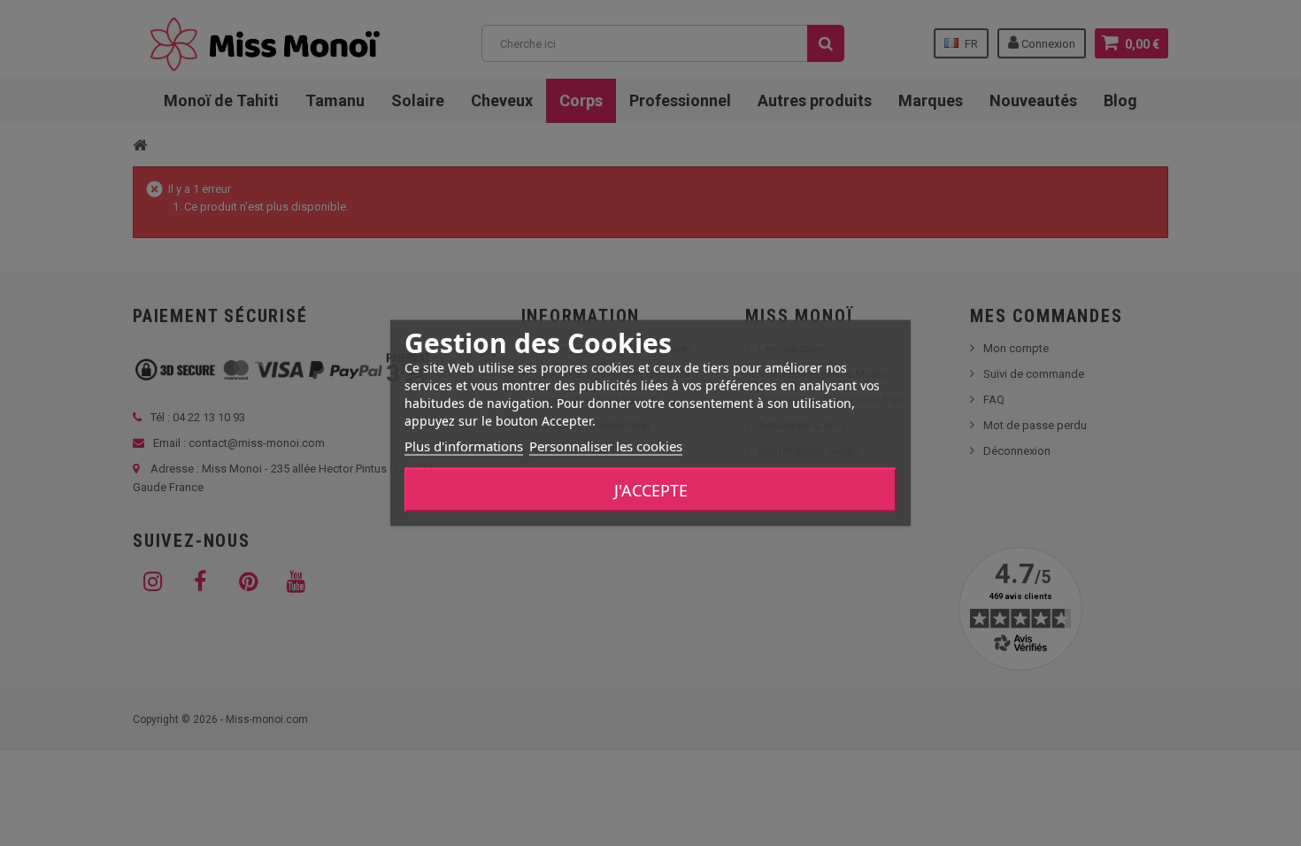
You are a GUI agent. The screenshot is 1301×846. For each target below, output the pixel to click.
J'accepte (651, 490)
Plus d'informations (463, 446)
